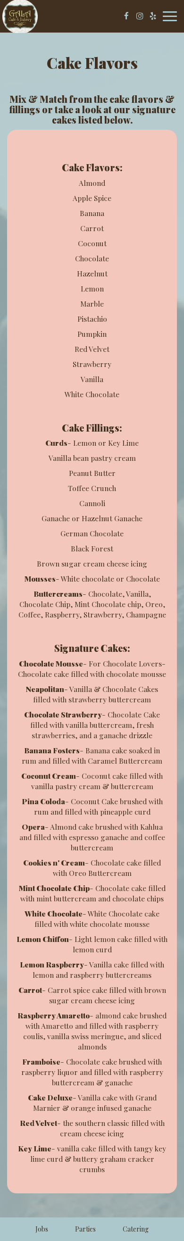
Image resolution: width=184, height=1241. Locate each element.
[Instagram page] (139, 16)
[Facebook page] (126, 16)
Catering (136, 1228)
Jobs (41, 1228)
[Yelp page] (152, 16)
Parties (85, 1228)
